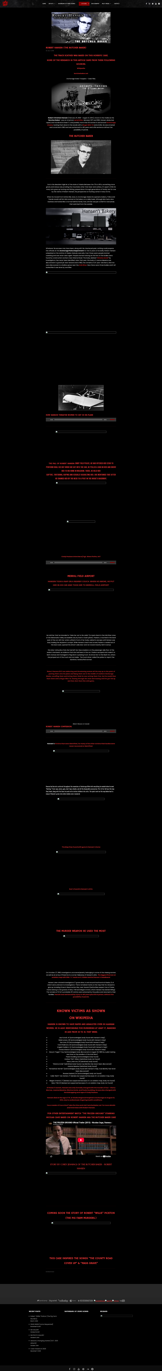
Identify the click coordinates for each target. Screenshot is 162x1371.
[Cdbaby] (63, 1301)
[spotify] (152, 3)
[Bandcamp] (42, 1301)
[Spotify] (108, 1301)
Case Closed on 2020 (38, 1349)
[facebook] (146, 3)
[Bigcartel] (53, 1301)
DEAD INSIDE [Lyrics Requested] (41, 1324)
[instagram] (149, 3)
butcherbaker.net (81, 73)
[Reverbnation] (85, 1301)
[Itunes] (73, 1301)
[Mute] (108, 420)
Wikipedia (81, 68)
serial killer (78, 120)
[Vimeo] (115, 1301)
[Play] (48, 420)
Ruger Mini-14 (88, 125)
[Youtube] (122, 1301)
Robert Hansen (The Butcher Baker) (66, 47)
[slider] (112, 419)
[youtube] (155, 3)
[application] (81, 419)
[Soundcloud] (99, 1301)
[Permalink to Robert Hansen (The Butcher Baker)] (81, 27)
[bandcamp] (158, 3)
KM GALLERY (34, 1330)
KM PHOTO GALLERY (37, 1335)
